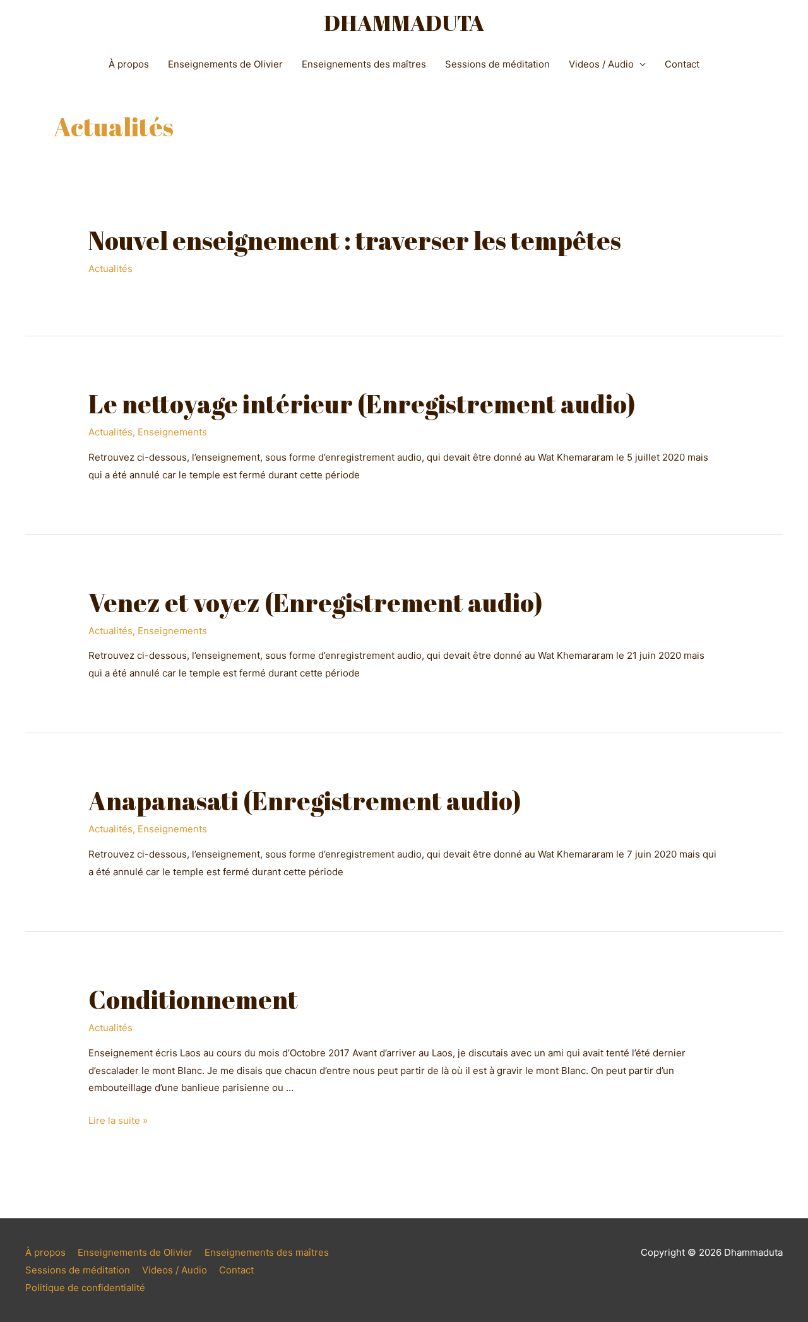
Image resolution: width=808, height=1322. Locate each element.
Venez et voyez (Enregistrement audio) (315, 603)
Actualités (110, 268)
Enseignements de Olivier (225, 64)
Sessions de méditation (497, 64)
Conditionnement (193, 1000)
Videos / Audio (601, 64)
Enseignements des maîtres (364, 64)
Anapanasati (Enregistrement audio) (304, 801)
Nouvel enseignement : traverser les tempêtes (354, 240)
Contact (682, 64)
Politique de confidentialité (85, 1288)
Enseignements (172, 432)
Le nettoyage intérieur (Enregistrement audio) (362, 404)
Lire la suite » (118, 1120)
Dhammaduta (404, 22)
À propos (129, 64)
